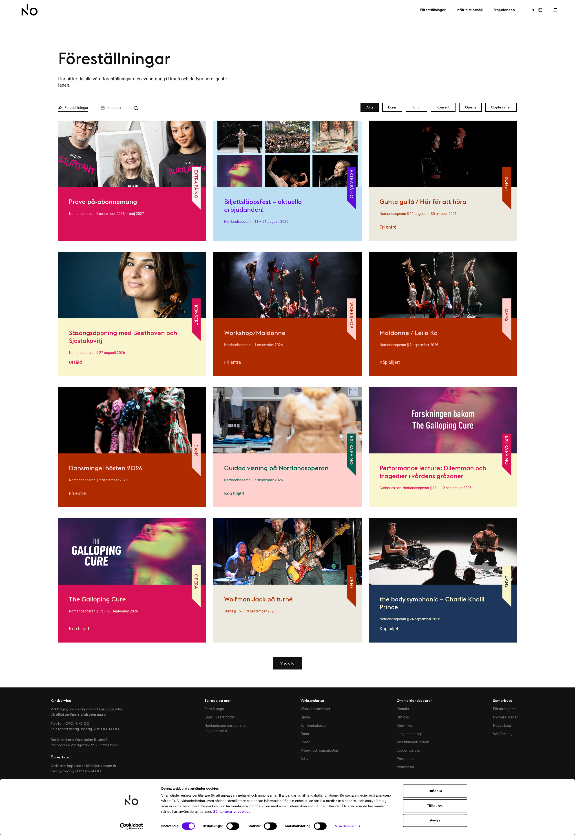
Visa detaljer (345, 826)
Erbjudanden (504, 10)
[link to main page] (30, 10)
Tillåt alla (435, 791)
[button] (287, 663)
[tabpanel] (287, 389)
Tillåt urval (435, 806)
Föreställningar (433, 10)
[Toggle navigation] (555, 8)
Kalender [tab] (114, 108)
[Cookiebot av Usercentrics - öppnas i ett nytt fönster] (131, 826)
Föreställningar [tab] (76, 108)
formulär (106, 709)
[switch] (232, 826)
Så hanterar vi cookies (231, 811)
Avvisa (435, 820)
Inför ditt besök (469, 10)
